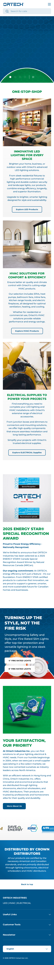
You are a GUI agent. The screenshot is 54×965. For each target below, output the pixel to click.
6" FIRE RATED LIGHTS (20, 669)
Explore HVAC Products (27, 331)
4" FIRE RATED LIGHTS (20, 660)
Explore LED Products (27, 209)
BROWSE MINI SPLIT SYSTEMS (22, 66)
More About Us (14, 806)
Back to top (27, 884)
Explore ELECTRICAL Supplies (27, 452)
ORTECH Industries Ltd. (18, 958)
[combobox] (27, 11)
